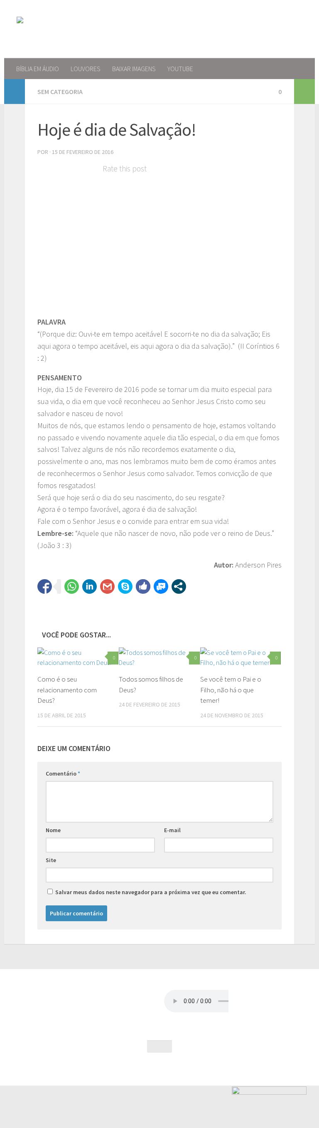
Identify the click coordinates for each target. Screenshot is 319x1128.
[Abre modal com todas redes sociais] (179, 586)
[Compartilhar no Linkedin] (89, 586)
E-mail (172, 830)
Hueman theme (105, 1068)
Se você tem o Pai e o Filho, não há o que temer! (230, 689)
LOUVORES (86, 68)
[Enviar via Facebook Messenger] (161, 586)
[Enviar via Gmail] (107, 586)
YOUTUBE (180, 68)
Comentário (63, 773)
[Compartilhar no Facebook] (44, 586)
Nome (53, 830)
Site (51, 860)
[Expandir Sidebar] (14, 91)
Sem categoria (60, 91)
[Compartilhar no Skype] (125, 586)
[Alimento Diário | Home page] (74, 29)
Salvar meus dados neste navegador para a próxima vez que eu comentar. (150, 892)
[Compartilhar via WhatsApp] (71, 586)
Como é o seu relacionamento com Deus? (67, 689)
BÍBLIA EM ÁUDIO (37, 68)
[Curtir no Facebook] (143, 586)
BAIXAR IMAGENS (134, 68)
